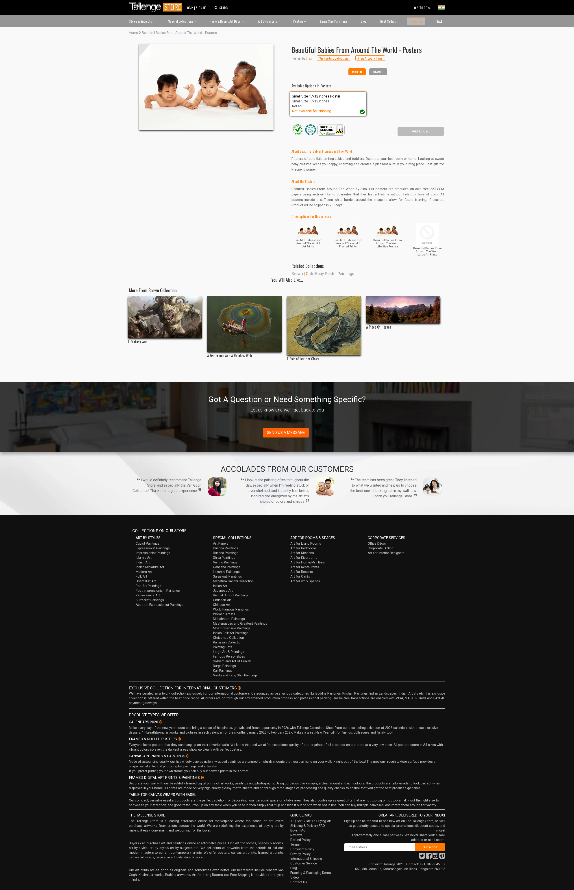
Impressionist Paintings (153, 553)
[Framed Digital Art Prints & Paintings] (202, 777)
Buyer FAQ (298, 830)
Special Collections (181, 21)
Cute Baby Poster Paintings (330, 273)
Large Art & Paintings (228, 652)
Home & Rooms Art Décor (225, 21)
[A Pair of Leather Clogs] (324, 325)
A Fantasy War (137, 342)
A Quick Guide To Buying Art (310, 821)
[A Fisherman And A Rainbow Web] (244, 324)
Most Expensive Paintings (231, 628)
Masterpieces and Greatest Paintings (240, 623)
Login (190, 7)
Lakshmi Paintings (226, 572)
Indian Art (143, 562)
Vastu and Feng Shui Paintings (235, 675)
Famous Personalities (229, 656)
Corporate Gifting (380, 548)
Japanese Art (223, 591)
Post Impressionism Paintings (158, 591)
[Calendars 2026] (160, 722)
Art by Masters (268, 21)
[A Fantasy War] (165, 317)
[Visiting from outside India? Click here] (239, 688)
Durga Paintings (224, 666)
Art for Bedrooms (303, 548)
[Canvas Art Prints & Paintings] (187, 756)
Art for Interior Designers (386, 553)
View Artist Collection (333, 58)
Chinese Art (221, 605)
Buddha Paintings (225, 553)
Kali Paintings (223, 671)
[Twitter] (422, 857)
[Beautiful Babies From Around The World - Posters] (206, 87)
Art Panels (220, 543)
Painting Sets (222, 647)
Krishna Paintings (225, 548)
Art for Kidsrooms (303, 558)
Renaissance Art (148, 595)
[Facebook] (429, 857)
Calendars (416, 21)
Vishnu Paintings (225, 562)
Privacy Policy (300, 854)
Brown (297, 273)
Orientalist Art (146, 581)
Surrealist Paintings (150, 600)
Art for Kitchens (302, 553)
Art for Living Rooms (305, 543)
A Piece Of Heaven (378, 327)
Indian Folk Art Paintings (230, 633)
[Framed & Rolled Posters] (179, 739)
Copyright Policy (302, 849)
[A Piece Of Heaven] (403, 309)
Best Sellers (388, 21)
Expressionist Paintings (153, 548)
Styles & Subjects (140, 21)
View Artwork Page (370, 58)
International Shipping (306, 859)
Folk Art (141, 576)
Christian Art (222, 600)
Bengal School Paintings (230, 595)
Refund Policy (300, 840)
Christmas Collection (228, 638)
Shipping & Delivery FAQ (307, 826)
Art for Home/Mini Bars (307, 562)
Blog (364, 21)
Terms (295, 844)
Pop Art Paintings (148, 586)
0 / (420, 7)
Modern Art (144, 572)
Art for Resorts (301, 572)
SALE (439, 21)
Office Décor (377, 543)
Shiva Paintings (224, 558)
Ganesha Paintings (226, 567)
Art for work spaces (305, 581)
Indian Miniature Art (150, 567)
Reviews (296, 835)
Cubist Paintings (147, 543)
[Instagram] (435, 857)
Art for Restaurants (304, 567)
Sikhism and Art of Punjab (232, 661)
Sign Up (201, 7)
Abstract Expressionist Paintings (159, 605)
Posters (298, 21)
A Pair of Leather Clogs (303, 359)
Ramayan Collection (227, 642)
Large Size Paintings (333, 21)
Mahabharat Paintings (229, 619)
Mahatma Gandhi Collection (233, 581)
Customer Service (303, 863)
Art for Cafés (300, 576)
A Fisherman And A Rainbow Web (229, 356)
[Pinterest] (442, 857)
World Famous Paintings (231, 609)
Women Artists (224, 614)
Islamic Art (144, 558)
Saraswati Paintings (227, 576)
